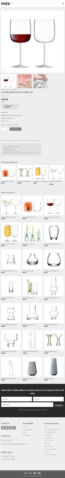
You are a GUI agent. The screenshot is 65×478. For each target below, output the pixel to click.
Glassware (14, 89)
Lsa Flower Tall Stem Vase (7, 298)
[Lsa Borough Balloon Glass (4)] (56, 172)
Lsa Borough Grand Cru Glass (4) (52, 217)
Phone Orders (48, 446)
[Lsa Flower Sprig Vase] (32, 259)
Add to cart (15, 129)
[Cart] (63, 3)
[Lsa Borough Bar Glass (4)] (8, 172)
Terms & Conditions (50, 454)
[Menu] (12, 3)
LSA (6, 112)
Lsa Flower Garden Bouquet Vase (52, 244)
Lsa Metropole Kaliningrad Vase (9, 324)
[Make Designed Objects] (5, 3)
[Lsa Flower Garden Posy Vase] (11, 259)
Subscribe (58, 405)
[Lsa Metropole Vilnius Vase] (54, 313)
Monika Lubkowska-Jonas (14, 115)
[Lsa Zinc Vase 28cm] (32, 367)
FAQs (46, 427)
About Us (25, 427)
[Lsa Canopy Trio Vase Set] (32, 232)
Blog (24, 432)
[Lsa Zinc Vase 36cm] (54, 367)
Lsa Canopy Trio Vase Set (29, 244)
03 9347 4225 (6, 440)
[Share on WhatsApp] (2, 125)
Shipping (47, 443)
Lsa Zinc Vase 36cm (49, 378)
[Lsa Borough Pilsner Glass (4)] (40, 172)
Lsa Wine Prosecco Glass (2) (8, 378)
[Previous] (4, 41)
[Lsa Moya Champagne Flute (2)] (32, 340)
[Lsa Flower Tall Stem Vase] (11, 286)
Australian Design (28, 429)
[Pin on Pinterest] (14, 125)
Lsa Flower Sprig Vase (28, 271)
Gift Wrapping (48, 435)
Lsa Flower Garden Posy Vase (8, 271)
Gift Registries (48, 438)
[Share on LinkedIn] (17, 125)
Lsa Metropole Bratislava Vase (51, 298)
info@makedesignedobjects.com (14, 444)
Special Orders (49, 441)
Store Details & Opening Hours (53, 429)
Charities (47, 452)
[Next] (60, 41)
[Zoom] (3, 70)
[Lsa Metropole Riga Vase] (32, 313)
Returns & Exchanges (50, 449)
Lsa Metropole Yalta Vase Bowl (8, 351)
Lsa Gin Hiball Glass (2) (28, 298)
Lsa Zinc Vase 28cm (27, 378)
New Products (27, 435)
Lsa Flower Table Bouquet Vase (51, 271)
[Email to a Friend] (11, 125)
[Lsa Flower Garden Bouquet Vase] (54, 232)
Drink (7, 89)
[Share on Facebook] (5, 125)
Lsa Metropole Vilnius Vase (50, 324)
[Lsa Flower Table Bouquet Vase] (54, 259)
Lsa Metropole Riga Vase (29, 324)
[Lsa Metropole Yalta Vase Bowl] (11, 340)
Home (2, 89)
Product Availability (50, 432)
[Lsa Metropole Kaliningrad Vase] (11, 313)
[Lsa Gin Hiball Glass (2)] (32, 286)
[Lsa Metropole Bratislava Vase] (54, 286)
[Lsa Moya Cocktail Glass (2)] (24, 172)
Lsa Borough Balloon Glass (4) (56, 182)
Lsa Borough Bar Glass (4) (7, 181)
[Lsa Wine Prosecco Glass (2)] (11, 367)
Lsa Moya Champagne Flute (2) (30, 351)
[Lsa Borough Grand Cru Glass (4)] (54, 205)
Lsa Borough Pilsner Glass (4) (40, 181)
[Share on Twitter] (8, 125)
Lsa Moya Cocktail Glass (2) (24, 181)
